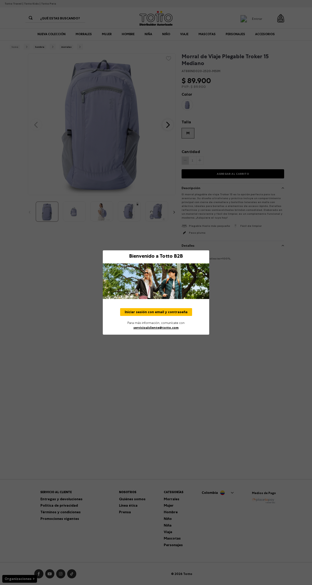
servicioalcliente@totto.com (156, 328)
